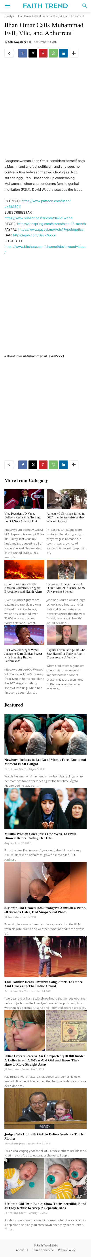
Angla (8, 843)
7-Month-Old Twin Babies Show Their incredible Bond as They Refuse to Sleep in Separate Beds (45, 1205)
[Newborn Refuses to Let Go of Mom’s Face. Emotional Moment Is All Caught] (45, 734)
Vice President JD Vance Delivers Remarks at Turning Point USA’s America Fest (22, 517)
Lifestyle (9, 16)
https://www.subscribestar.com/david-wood (38, 218)
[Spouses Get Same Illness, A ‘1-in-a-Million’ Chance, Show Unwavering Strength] (67, 570)
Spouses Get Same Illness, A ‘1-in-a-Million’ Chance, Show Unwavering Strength (66, 587)
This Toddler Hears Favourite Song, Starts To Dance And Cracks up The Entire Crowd (43, 983)
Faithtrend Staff (15, 769)
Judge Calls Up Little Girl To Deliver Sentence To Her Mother (44, 1136)
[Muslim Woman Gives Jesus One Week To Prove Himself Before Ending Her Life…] (45, 808)
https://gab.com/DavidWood (34, 235)
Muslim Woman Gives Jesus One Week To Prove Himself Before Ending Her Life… (40, 835)
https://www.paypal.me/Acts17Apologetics (50, 229)
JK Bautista (11, 917)
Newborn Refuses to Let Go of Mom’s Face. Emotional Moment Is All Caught (45, 761)
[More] (73, 53)
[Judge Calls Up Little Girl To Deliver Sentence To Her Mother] (45, 1108)
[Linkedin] (63, 53)
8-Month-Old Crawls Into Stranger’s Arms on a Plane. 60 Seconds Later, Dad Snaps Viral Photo (45, 909)
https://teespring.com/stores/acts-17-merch (51, 224)
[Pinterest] (43, 53)
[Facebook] (22, 53)
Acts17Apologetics (19, 41)
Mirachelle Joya (14, 1143)
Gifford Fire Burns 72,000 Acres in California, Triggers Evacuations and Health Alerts (23, 587)
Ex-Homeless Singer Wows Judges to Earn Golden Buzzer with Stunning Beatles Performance (23, 655)
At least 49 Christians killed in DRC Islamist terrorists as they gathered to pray (66, 517)
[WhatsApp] (53, 53)
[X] (32, 53)
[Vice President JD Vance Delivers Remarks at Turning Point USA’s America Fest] (24, 499)
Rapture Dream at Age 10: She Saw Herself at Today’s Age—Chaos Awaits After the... (66, 653)
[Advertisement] (45, 111)
